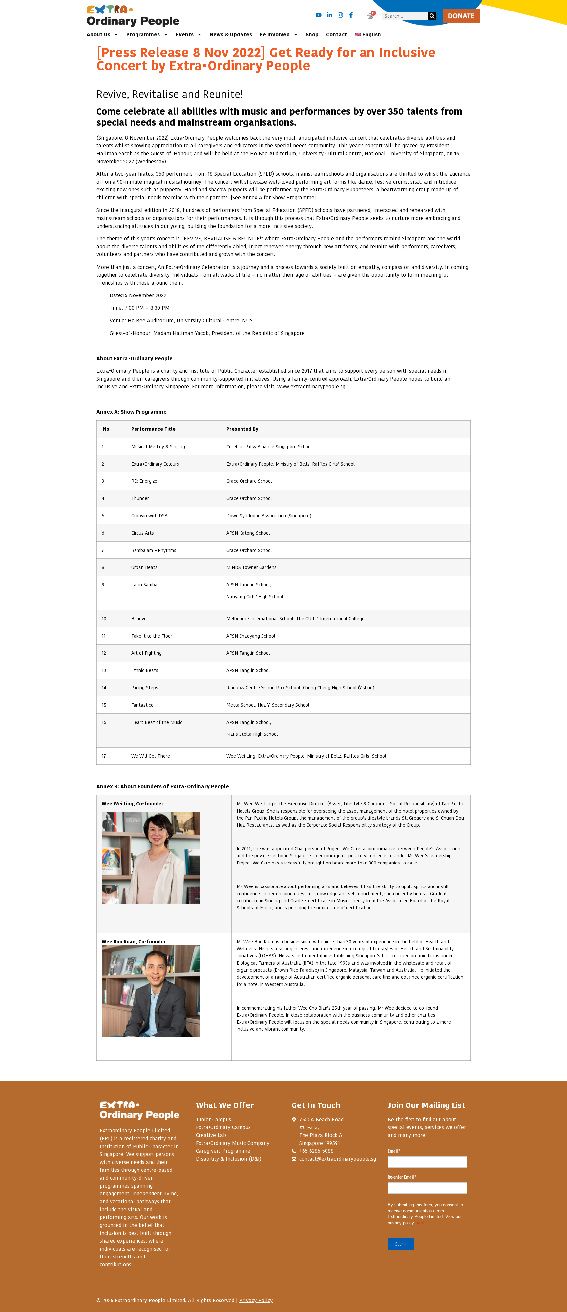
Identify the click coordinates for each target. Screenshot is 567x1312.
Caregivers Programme (223, 1151)
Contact (336, 34)
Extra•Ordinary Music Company (232, 1143)
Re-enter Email (410, 1177)
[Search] (432, 16)
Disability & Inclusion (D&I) (228, 1159)
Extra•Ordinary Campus (223, 1127)
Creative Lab (211, 1135)
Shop (312, 34)
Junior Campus (213, 1119)
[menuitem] (368, 34)
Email (402, 1151)
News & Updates (231, 34)
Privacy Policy (256, 1300)
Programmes (143, 34)
